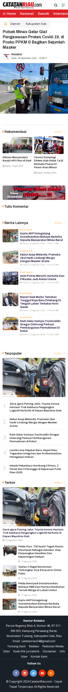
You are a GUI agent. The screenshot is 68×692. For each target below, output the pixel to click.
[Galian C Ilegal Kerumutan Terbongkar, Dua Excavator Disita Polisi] (10, 570)
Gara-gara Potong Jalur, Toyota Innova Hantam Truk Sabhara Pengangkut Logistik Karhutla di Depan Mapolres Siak (36, 407)
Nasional (27, 13)
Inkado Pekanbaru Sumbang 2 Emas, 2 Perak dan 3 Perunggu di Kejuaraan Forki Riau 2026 (35, 469)
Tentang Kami (16, 646)
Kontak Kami (39, 656)
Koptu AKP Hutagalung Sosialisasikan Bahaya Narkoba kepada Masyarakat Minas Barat (41, 236)
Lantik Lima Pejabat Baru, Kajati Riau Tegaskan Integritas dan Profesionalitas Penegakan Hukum (36, 453)
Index (58, 131)
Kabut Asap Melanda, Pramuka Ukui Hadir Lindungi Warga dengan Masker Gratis (40, 258)
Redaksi (16, 54)
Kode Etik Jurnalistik (26, 651)
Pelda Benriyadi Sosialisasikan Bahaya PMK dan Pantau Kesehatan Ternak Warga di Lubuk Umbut (41, 587)
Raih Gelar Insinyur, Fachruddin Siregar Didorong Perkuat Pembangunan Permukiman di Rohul (34, 438)
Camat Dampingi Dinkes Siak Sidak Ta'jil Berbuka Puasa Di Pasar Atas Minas (48, 162)
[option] (18, 153)
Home (11, 13)
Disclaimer (49, 651)
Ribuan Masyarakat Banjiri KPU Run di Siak (17, 159)
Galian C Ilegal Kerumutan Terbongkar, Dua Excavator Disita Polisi (39, 570)
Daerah (43, 13)
